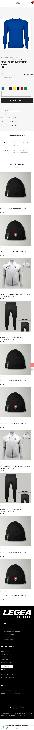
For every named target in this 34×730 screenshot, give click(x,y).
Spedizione (4, 657)
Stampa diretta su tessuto (10, 637)
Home (2, 57)
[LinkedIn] (12, 125)
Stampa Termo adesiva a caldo (12, 631)
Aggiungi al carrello (17, 100)
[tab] (18, 135)
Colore (3, 83)
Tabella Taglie (5, 659)
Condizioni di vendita (6, 662)
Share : (3, 125)
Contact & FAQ (5, 651)
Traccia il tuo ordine (6, 654)
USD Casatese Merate (12, 57)
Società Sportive (8, 629)
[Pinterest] (15, 125)
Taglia (3, 73)
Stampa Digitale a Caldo (10, 634)
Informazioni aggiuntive (17, 136)
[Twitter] (10, 125)
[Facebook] (7, 125)
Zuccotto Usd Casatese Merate (13, 208)
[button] (32, 3)
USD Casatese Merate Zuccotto (13, 251)
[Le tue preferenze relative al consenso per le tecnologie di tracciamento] (3, 727)
